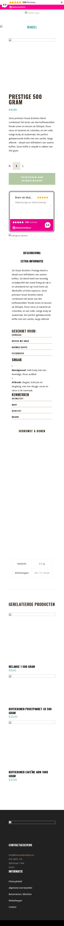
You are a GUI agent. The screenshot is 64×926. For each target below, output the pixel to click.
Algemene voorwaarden (20, 887)
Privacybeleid (15, 881)
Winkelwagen (15, 900)
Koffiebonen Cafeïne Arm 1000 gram (28, 774)
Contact (12, 907)
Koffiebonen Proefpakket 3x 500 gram (30, 711)
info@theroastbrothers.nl (21, 855)
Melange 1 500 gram (22, 666)
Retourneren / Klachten (20, 894)
